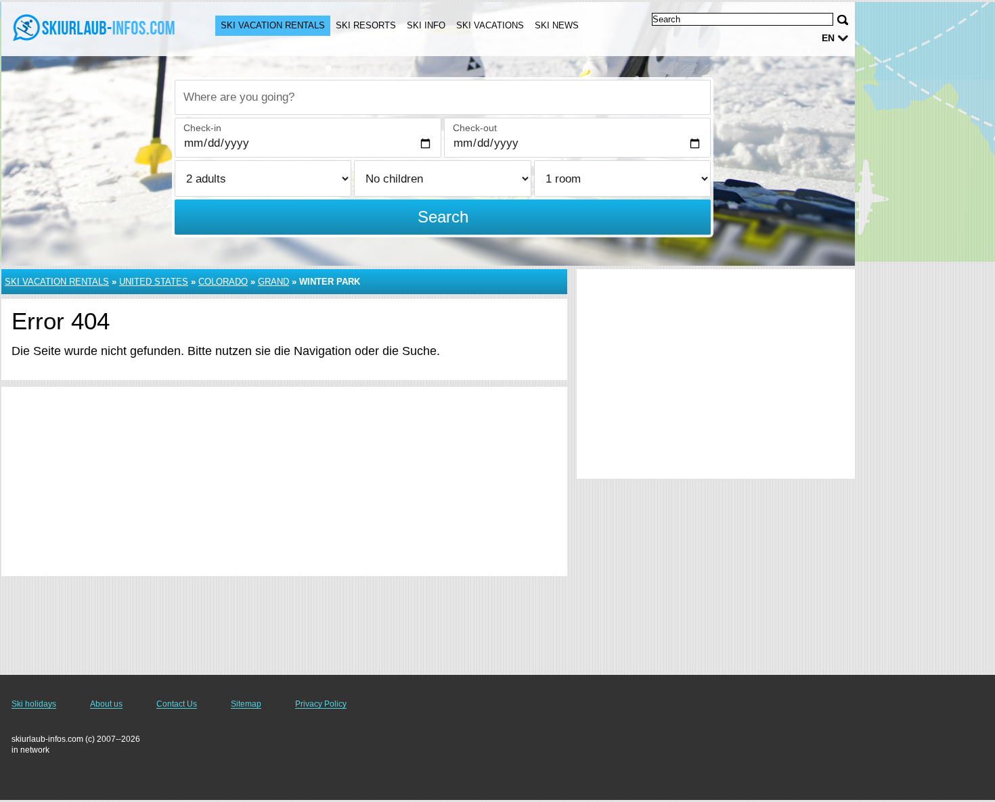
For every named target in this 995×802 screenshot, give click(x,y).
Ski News (557, 25)
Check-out (475, 127)
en (828, 37)
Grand (273, 282)
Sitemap (246, 704)
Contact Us (176, 704)
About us (106, 704)
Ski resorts (366, 25)
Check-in (202, 127)
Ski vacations (490, 25)
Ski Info (426, 25)
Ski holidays (34, 704)
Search (443, 217)
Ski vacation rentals (273, 25)
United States (153, 282)
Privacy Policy (321, 704)
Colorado (223, 282)
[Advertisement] (284, 481)
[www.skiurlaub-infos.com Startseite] (94, 27)
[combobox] (442, 97)
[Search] (842, 20)
